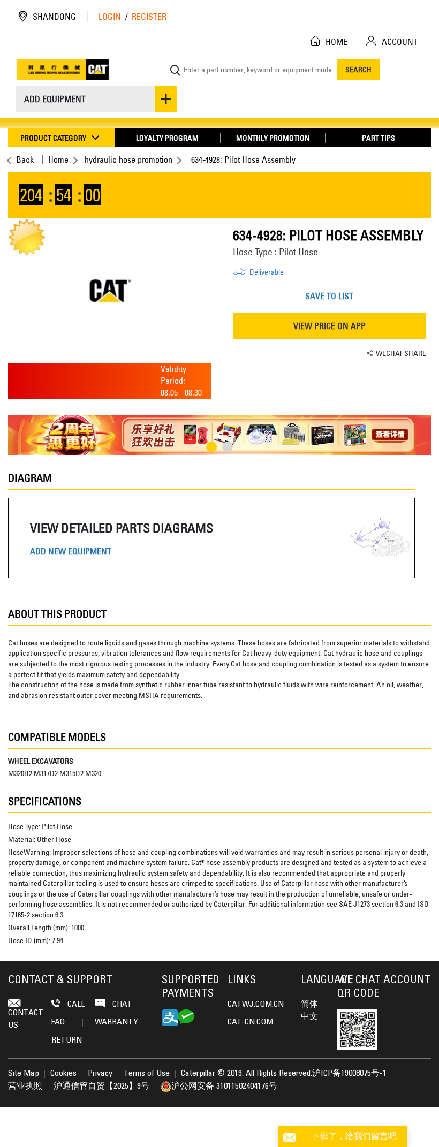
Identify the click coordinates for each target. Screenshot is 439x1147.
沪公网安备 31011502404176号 (224, 1086)
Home (58, 159)
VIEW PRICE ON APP (329, 326)
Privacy (100, 1073)
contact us (25, 1019)
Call (75, 1004)
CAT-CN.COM (250, 1022)
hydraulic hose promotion (128, 159)
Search (358, 69)
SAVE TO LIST (329, 296)
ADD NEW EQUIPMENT (70, 551)
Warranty (116, 1022)
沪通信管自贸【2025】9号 (101, 1086)
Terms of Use (147, 1073)
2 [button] (227, 447)
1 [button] (211, 447)
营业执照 (25, 1086)
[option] (109, 290)
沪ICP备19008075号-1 (349, 1073)
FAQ (58, 1022)
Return (66, 1040)
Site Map (23, 1073)
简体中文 (309, 1010)
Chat (121, 1004)
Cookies (63, 1073)
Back (25, 159)
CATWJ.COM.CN (256, 1004)
